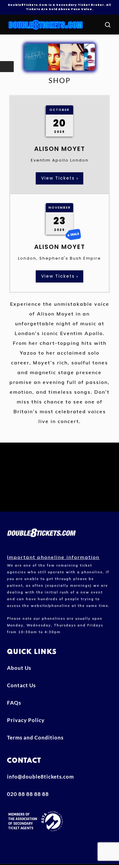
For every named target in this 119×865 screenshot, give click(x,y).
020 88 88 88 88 (28, 794)
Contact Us (21, 685)
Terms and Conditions (35, 737)
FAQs (14, 702)
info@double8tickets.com (40, 776)
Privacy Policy (26, 720)
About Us (19, 668)
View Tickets (58, 178)
